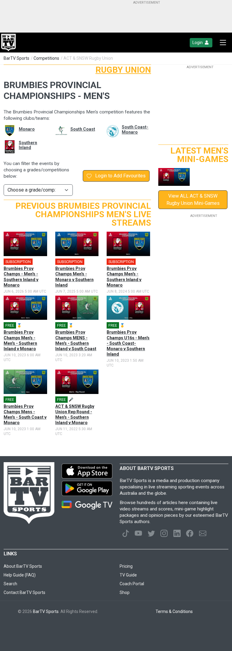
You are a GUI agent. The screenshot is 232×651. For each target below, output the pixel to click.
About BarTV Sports (23, 566)
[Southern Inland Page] (7, 147)
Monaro (27, 129)
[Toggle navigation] (223, 42)
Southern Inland (28, 145)
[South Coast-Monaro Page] (110, 131)
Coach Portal (132, 583)
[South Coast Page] (58, 131)
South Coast (82, 129)
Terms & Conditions (174, 611)
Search (10, 583)
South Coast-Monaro (135, 130)
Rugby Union (123, 70)
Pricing (126, 566)
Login (198, 42)
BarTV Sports (16, 58)
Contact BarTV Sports (24, 592)
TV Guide (128, 575)
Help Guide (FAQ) (20, 575)
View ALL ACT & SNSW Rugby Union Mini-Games (193, 199)
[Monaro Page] (7, 131)
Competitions (46, 58)
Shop (125, 592)
